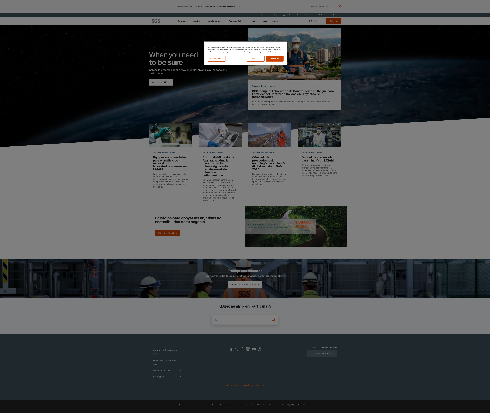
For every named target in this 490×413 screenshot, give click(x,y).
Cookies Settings (216, 59)
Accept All (275, 59)
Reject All (256, 59)
